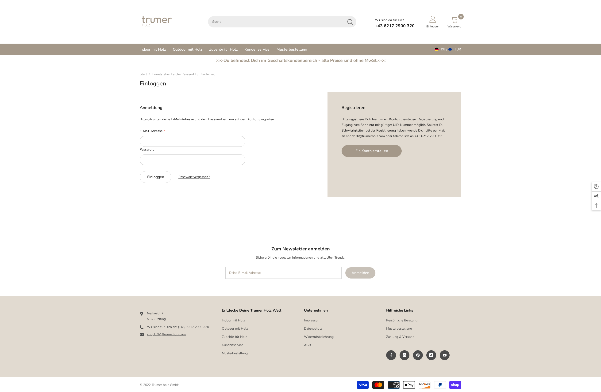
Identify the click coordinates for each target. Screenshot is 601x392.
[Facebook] (391, 355)
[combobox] (276, 21)
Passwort (148, 149)
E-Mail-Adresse (152, 131)
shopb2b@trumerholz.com (166, 334)
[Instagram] (404, 355)
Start (143, 74)
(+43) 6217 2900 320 (193, 327)
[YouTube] (445, 355)
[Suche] (282, 21)
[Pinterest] (418, 355)
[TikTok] (431, 355)
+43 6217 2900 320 (395, 26)
